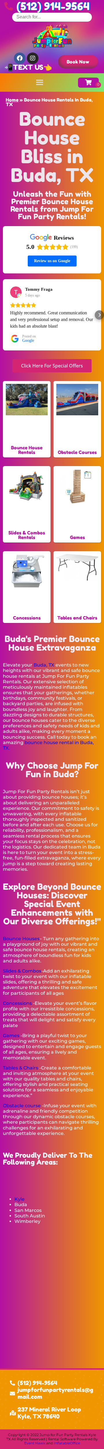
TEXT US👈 (32, 67)
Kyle (19, 1199)
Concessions (17, 1003)
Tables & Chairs (20, 1068)
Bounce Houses (21, 938)
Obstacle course (22, 1105)
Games (11, 1035)
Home (12, 100)
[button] (4, 315)
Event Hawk (34, 1443)
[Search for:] (52, 16)
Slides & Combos (22, 971)
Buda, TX (44, 665)
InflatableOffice (67, 1443)
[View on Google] (16, 292)
